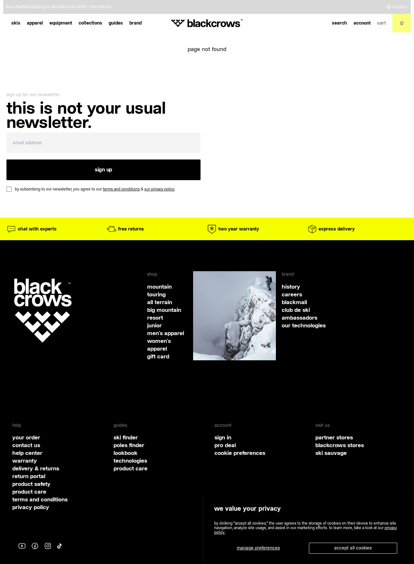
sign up (103, 169)
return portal (28, 476)
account (362, 23)
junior (154, 325)
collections (90, 23)
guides (116, 23)
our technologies (304, 325)
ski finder (126, 437)
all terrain (159, 302)
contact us (26, 445)
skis (15, 23)
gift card (158, 356)
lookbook (125, 453)
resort (155, 317)
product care (29, 491)
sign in (222, 437)
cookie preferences (239, 453)
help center (27, 453)
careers (292, 294)
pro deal (225, 445)
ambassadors (299, 317)
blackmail (294, 302)
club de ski (296, 310)
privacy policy (30, 507)
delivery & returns (35, 468)
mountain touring (159, 290)
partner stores (334, 437)
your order (26, 437)
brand (135, 23)
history (291, 286)
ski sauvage (331, 453)
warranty (24, 460)
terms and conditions (121, 189)
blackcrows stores (339, 445)
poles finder (129, 445)
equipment (60, 23)
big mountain (164, 310)
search (339, 23)
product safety (31, 484)
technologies (130, 460)
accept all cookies (353, 547)
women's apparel (159, 345)
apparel (35, 23)
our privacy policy (159, 189)
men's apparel (165, 333)
